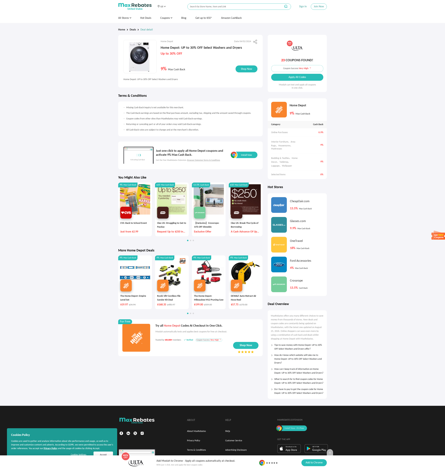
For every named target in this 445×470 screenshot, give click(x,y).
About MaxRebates (196, 431)
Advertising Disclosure (236, 450)
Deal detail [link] (146, 29)
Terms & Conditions (196, 450)
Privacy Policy (193, 440)
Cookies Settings (78, 454)
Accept (103, 454)
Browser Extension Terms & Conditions (203, 160)
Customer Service (233, 440)
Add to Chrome (314, 462)
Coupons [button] (165, 18)
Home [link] (121, 29)
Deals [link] (133, 29)
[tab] (297, 346)
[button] (161, 6)
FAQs (227, 431)
